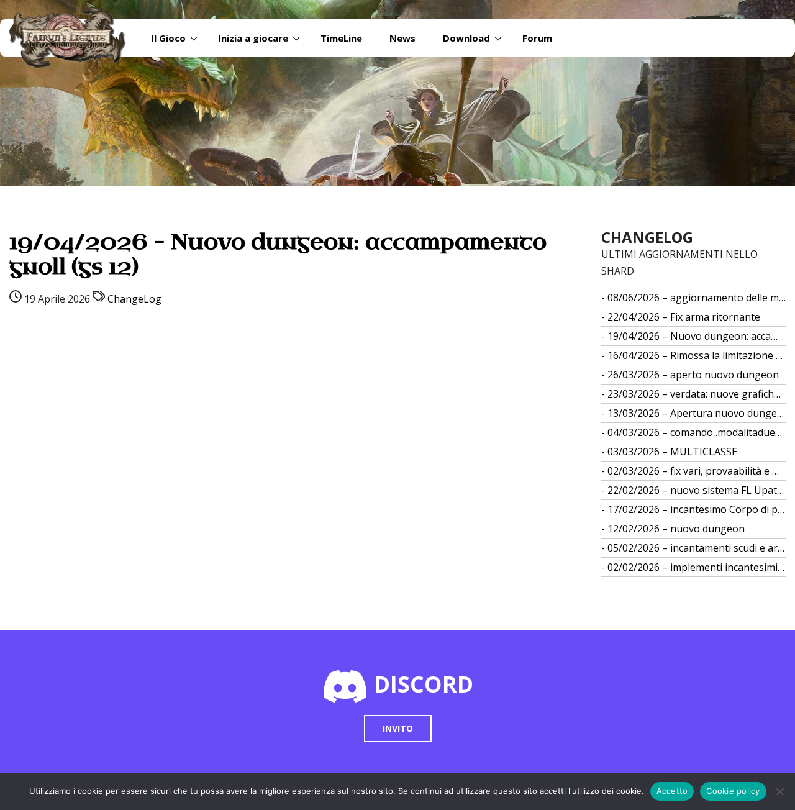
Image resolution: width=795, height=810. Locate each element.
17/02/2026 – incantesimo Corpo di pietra (696, 509)
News (402, 38)
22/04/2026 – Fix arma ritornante (683, 317)
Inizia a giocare (253, 38)
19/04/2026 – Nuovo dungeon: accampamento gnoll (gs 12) (696, 336)
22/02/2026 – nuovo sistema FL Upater (696, 490)
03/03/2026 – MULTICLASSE (672, 451)
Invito (398, 728)
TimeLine (341, 38)
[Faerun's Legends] (74, 38)
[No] (779, 791)
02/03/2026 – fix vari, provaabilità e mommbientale (696, 471)
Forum (537, 38)
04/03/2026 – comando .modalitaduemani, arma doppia (696, 432)
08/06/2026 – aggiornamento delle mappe (696, 297)
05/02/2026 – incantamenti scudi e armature (696, 548)
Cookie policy (733, 791)
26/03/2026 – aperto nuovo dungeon (693, 374)
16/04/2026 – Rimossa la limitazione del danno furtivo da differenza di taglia (696, 355)
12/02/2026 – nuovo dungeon (676, 528)
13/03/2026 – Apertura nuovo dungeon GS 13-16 (696, 413)
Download (466, 38)
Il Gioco (168, 38)
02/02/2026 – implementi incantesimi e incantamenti (696, 567)
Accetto (672, 791)
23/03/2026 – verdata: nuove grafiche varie (696, 394)
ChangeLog (134, 299)
